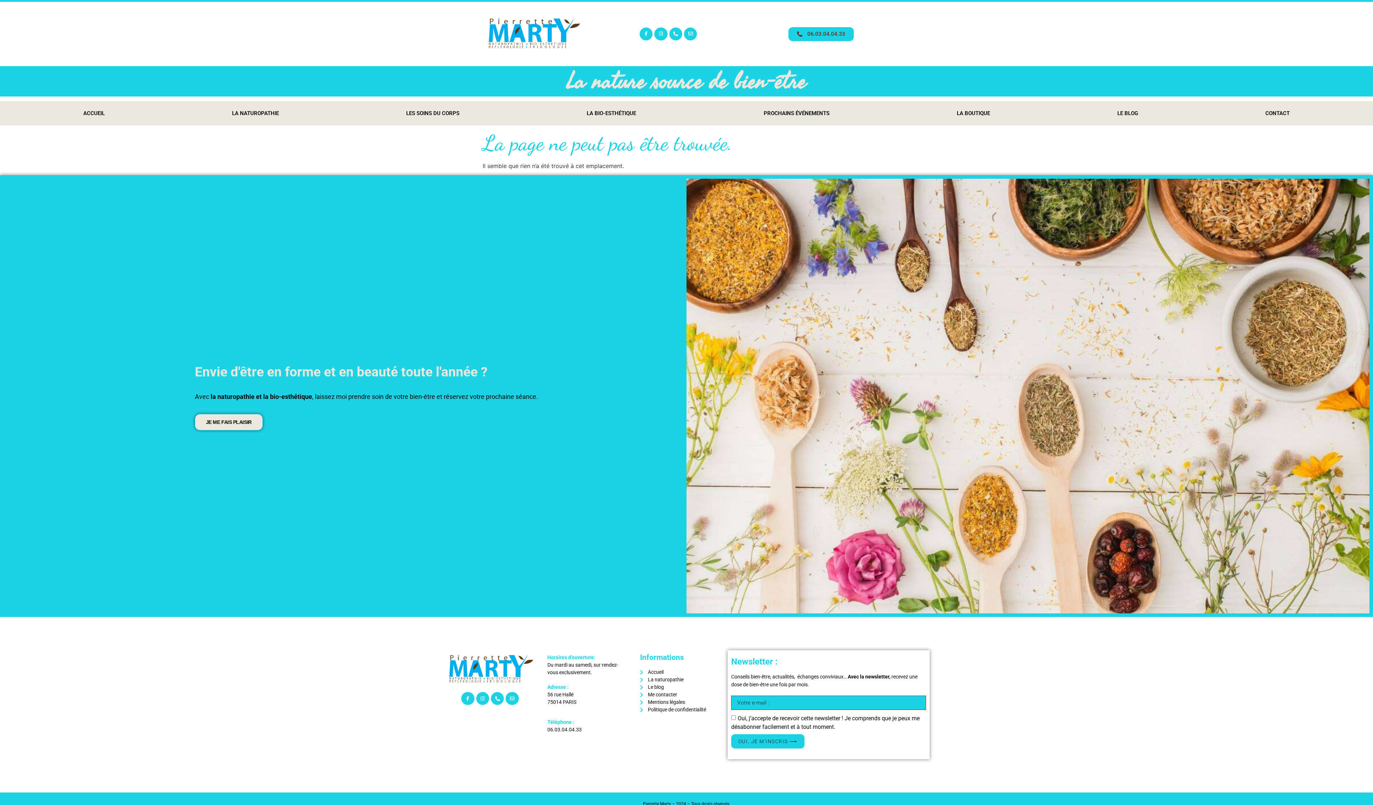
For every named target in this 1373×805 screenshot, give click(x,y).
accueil (94, 113)
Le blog (1127, 113)
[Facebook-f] (646, 34)
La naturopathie (255, 113)
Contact (1277, 113)
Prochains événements (797, 113)
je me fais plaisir (229, 422)
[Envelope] (690, 34)
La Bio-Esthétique (611, 113)
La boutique (973, 113)
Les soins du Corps (432, 113)
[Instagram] (660, 34)
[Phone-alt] (675, 34)
